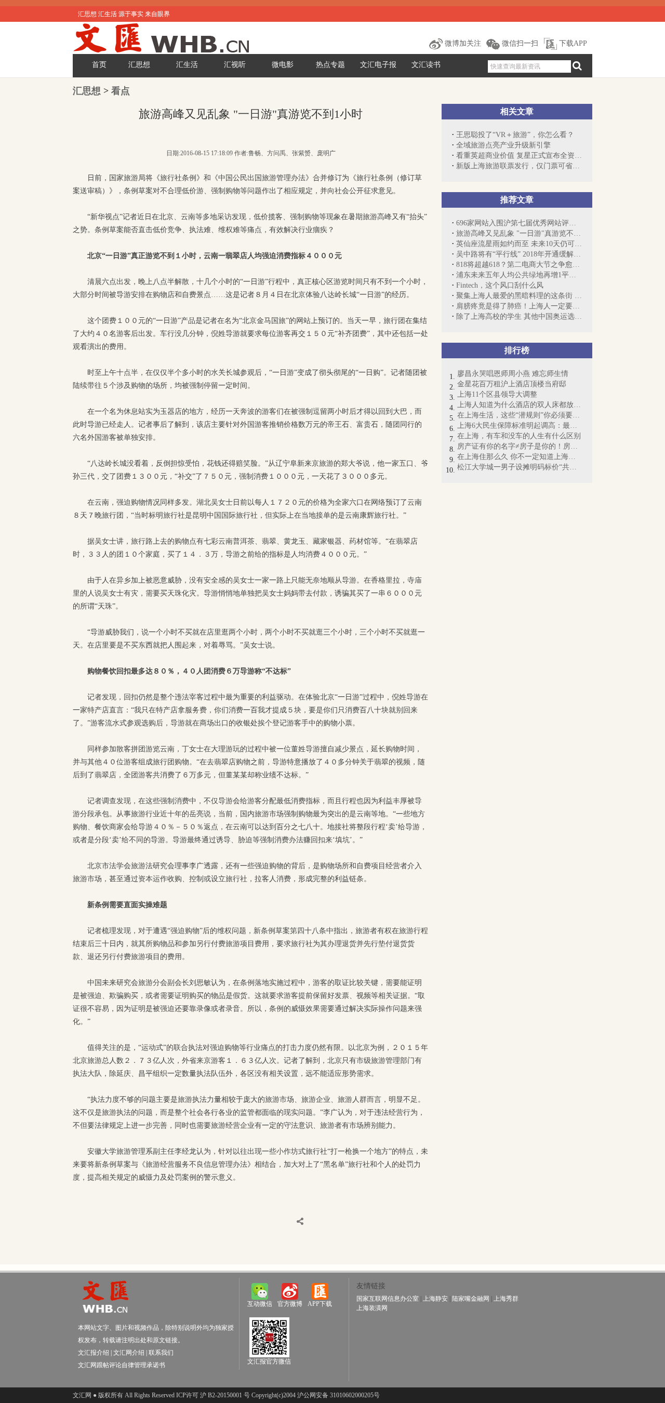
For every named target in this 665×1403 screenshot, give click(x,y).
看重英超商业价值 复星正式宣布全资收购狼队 (519, 155)
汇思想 (139, 65)
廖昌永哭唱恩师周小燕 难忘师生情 (512, 373)
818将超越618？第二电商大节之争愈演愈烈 (519, 264)
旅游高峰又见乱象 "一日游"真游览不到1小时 (519, 233)
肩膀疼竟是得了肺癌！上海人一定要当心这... (519, 306)
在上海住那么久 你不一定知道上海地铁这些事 (519, 457)
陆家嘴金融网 (470, 1298)
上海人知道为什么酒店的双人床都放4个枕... (519, 405)
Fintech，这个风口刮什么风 (499, 285)
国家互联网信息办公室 (387, 1298)
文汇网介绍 (128, 1352)
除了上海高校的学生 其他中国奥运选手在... (519, 316)
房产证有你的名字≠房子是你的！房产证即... (519, 446)
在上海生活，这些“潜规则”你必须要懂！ (519, 415)
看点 (120, 91)
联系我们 (161, 1352)
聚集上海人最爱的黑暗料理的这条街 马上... (519, 296)
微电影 (283, 65)
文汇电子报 (378, 65)
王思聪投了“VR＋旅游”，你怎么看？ (515, 135)
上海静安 (435, 1298)
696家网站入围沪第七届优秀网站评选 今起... (519, 223)
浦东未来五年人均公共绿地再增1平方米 (519, 275)
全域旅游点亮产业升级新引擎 (503, 145)
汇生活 (187, 65)
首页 (99, 65)
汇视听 (235, 65)
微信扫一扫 (519, 43)
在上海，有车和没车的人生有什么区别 (519, 436)
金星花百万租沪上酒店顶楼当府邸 (511, 384)
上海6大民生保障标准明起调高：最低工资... (519, 425)
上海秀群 (506, 1298)
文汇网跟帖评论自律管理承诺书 (121, 1365)
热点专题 (330, 65)
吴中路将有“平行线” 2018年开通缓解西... (519, 254)
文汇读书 (426, 65)
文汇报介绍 (93, 1352)
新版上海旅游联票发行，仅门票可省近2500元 (519, 166)
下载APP (572, 43)
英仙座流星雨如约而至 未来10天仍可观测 (519, 244)
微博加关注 (462, 43)
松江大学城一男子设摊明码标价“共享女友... (519, 467)
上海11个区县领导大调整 (497, 394)
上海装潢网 (372, 1308)
